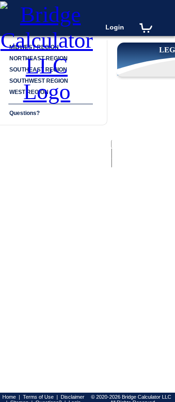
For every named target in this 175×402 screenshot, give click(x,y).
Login (114, 27)
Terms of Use (38, 397)
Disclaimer (72, 397)
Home (9, 397)
